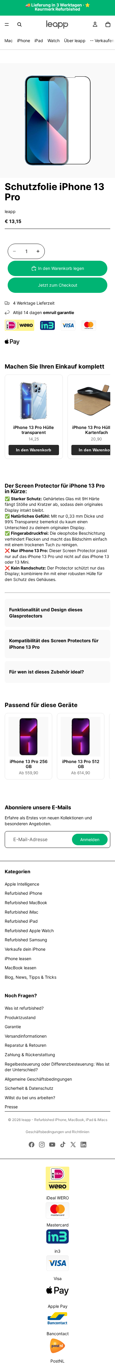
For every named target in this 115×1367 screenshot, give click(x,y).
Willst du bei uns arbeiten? (30, 1097)
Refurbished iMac (21, 911)
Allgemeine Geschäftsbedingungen (38, 1079)
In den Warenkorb (33, 450)
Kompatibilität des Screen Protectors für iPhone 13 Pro (53, 644)
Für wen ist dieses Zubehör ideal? (46, 672)
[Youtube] (52, 1144)
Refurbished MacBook (26, 902)
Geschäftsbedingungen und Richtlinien (57, 1132)
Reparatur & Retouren (25, 1045)
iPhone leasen (18, 958)
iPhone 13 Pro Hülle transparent (33, 430)
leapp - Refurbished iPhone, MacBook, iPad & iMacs (64, 1119)
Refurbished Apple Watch (29, 930)
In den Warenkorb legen (61, 268)
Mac (8, 40)
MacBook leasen (20, 967)
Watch (53, 40)
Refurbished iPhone (23, 893)
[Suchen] (19, 24)
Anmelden (89, 839)
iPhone (23, 40)
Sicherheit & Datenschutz (29, 1088)
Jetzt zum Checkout (57, 285)
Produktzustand (20, 1017)
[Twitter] (73, 1144)
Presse (11, 1106)
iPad (38, 40)
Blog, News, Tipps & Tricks (30, 977)
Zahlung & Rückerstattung (30, 1054)
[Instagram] (41, 1144)
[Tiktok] (62, 1144)
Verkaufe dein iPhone (25, 949)
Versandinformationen (26, 1036)
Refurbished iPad (21, 921)
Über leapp (75, 40)
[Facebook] (31, 1144)
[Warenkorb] (107, 24)
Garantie (13, 1026)
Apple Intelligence (22, 883)
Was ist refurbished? (24, 1008)
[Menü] (7, 24)
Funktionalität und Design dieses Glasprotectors (46, 613)
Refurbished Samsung (26, 939)
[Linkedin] (83, 1144)
